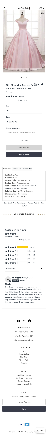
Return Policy (27, 168)
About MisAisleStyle (24, 384)
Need (20, 187)
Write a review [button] (24, 239)
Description (7, 168)
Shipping (24, 363)
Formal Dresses (24, 381)
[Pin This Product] (42, 84)
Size (7, 106)
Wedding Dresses (24, 375)
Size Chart (17, 168)
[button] (11, 96)
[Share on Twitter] (38, 84)
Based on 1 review (12, 236)
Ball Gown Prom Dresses (17, 203)
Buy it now (24, 154)
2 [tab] (24, 77)
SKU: (21, 140)
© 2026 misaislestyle (16, 432)
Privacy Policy (24, 360)
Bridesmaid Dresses (24, 378)
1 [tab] (21, 77)
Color (8, 117)
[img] (18, 277)
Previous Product (33, 203)
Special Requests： (13, 128)
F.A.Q (24, 351)
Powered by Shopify (32, 432)
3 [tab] (26, 77)
